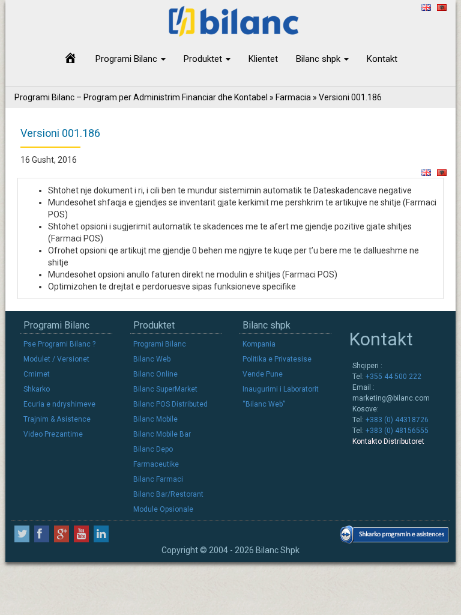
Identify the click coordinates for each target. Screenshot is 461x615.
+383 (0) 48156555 (396, 430)
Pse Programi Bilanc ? (59, 344)
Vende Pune (263, 374)
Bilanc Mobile (155, 419)
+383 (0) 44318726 (396, 420)
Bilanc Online (155, 374)
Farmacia (293, 97)
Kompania (259, 344)
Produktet (204, 58)
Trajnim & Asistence (57, 419)
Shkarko (36, 389)
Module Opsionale (163, 509)
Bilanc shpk (319, 58)
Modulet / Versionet (56, 359)
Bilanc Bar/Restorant (168, 494)
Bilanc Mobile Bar (162, 434)
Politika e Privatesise (277, 359)
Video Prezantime (53, 434)
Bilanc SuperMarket (165, 389)
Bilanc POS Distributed (170, 404)
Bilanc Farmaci (158, 479)
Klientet (263, 58)
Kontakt (382, 58)
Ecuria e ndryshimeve (59, 404)
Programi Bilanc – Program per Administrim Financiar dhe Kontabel (141, 97)
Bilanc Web (151, 359)
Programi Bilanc (127, 58)
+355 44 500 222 (392, 376)
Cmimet (36, 374)
